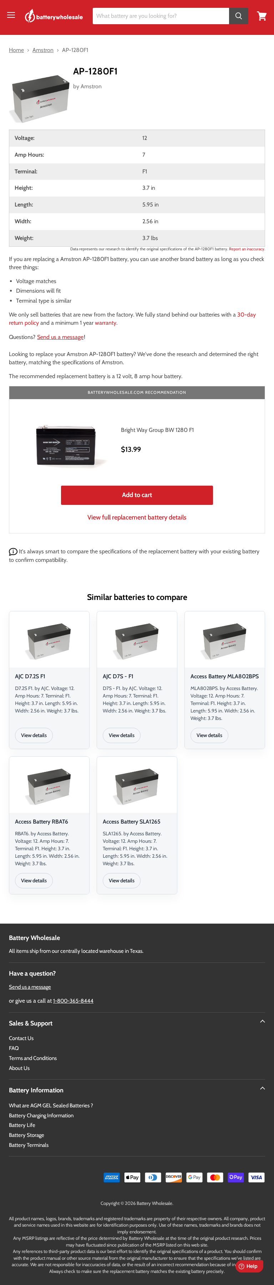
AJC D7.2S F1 (30, 676)
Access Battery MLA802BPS (225, 676)
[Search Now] (238, 16)
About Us (19, 1068)
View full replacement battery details (137, 517)
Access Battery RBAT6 (41, 821)
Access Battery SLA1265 (132, 821)
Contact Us (21, 1038)
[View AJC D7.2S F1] (49, 640)
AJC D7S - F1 (118, 676)
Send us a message (60, 337)
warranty (105, 322)
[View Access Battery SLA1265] (137, 786)
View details (34, 735)
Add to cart (137, 495)
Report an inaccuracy (246, 248)
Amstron (91, 86)
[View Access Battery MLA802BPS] (225, 640)
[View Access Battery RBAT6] (49, 786)
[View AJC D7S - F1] (137, 640)
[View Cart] (262, 15)
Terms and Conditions (33, 1058)
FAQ (14, 1048)
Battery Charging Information (41, 1115)
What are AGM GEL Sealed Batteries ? (51, 1105)
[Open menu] (11, 15)
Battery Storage (26, 1135)
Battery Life (22, 1125)
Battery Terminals (29, 1145)
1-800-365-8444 (73, 1001)
